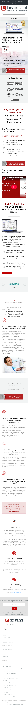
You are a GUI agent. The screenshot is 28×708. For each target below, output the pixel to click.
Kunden (5, 654)
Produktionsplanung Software (10, 682)
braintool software (7, 649)
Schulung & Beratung (8, 642)
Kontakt (21, 1)
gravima (21, 701)
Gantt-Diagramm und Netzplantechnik (12, 668)
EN (15, 3)
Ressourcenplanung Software (10, 696)
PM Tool (5, 680)
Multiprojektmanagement (9, 673)
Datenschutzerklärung (12, 614)
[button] (12, 18)
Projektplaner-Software (9, 689)
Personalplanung (7, 675)
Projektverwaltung (7, 694)
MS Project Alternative (8, 671)
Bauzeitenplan (6, 664)
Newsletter (5, 656)
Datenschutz (16, 704)
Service (15, 1)
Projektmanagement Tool (9, 685)
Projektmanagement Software (10, 678)
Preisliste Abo (6, 637)
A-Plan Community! (16, 592)
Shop (9, 1)
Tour (4, 1)
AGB (22, 704)
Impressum (9, 704)
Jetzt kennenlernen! (14, 511)
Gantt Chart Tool (7, 666)
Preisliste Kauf (6, 639)
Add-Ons (5, 635)
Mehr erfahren (7, 273)
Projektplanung (6, 692)
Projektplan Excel (7, 687)
